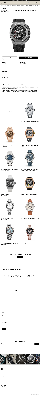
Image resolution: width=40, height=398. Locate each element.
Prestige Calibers (37, 394)
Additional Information (4, 71)
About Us (2, 369)
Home (1, 5)
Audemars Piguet (9, 5)
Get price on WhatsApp (28, 57)
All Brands (5, 5)
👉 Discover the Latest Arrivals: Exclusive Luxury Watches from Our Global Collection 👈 (20, 0)
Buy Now (10, 57)
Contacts (2, 370)
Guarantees (3, 73)
